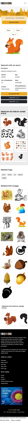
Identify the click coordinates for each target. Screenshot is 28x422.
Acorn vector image (21, 281)
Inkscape (3, 360)
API (5, 412)
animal (10, 174)
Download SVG (14, 94)
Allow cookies (16, 420)
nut (15, 174)
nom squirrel (19, 240)
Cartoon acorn (20, 268)
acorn (3, 174)
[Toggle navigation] (25, 3)
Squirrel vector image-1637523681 (7, 211)
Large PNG (14, 97)
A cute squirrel (20, 226)
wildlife (4, 178)
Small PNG (14, 101)
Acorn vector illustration (7, 281)
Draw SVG (4, 366)
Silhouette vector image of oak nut (7, 294)
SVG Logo (3, 368)
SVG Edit (3, 364)
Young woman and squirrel (7, 225)
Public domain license (7, 381)
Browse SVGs (14, 22)
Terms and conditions (11, 412)
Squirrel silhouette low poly (21, 211)
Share (8, 30)
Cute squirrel (5, 268)
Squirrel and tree (7, 198)
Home (2, 375)
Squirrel (4, 240)
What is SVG (4, 362)
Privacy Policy (21, 412)
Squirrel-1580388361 (21, 253)
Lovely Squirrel (6, 254)
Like (14, 34)
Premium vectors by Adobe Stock (13, 112)
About (2, 377)
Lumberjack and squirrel (21, 198)
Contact (3, 379)
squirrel (20, 174)
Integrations (4, 383)
